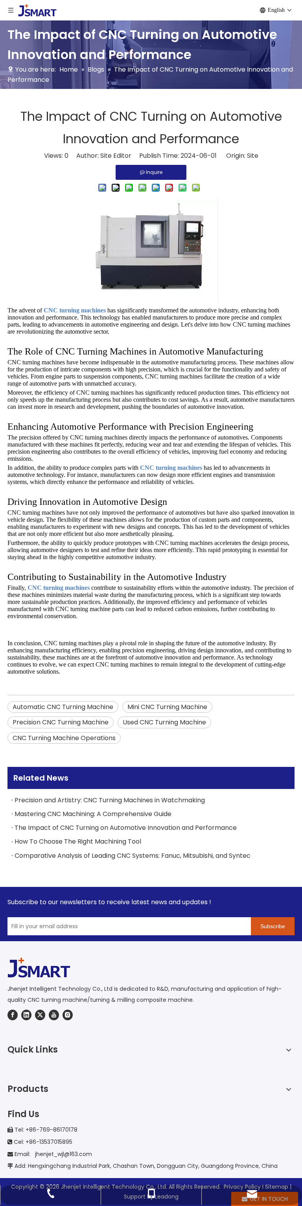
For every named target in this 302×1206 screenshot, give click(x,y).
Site (252, 155)
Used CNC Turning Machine (164, 722)
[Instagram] (68, 1014)
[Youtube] (54, 1014)
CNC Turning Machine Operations (64, 737)
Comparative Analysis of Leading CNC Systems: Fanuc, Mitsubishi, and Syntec (132, 855)
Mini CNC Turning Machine (167, 706)
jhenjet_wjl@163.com (62, 1154)
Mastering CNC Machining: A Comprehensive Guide (93, 813)
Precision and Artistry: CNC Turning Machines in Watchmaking (110, 800)
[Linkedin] (26, 1014)
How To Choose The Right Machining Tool (78, 841)
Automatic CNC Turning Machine (63, 706)
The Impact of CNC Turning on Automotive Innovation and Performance (126, 827)
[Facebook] (12, 1014)
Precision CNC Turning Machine (61, 722)
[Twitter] (40, 1014)
